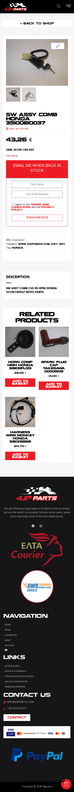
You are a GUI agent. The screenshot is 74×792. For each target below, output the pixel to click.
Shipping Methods (15, 687)
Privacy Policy (12, 666)
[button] (66, 784)
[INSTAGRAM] (41, 526)
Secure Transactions (16, 682)
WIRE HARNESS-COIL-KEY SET (41, 244)
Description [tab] (18, 277)
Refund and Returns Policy (19, 676)
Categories (11, 635)
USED (7, 640)
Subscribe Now (37, 217)
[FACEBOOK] (33, 526)
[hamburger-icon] (68, 6)
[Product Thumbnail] (58, 46)
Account (9, 645)
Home (8, 625)
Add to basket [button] (20, 382)
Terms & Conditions (15, 671)
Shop (7, 630)
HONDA (17, 248)
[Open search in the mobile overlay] (58, 6)
